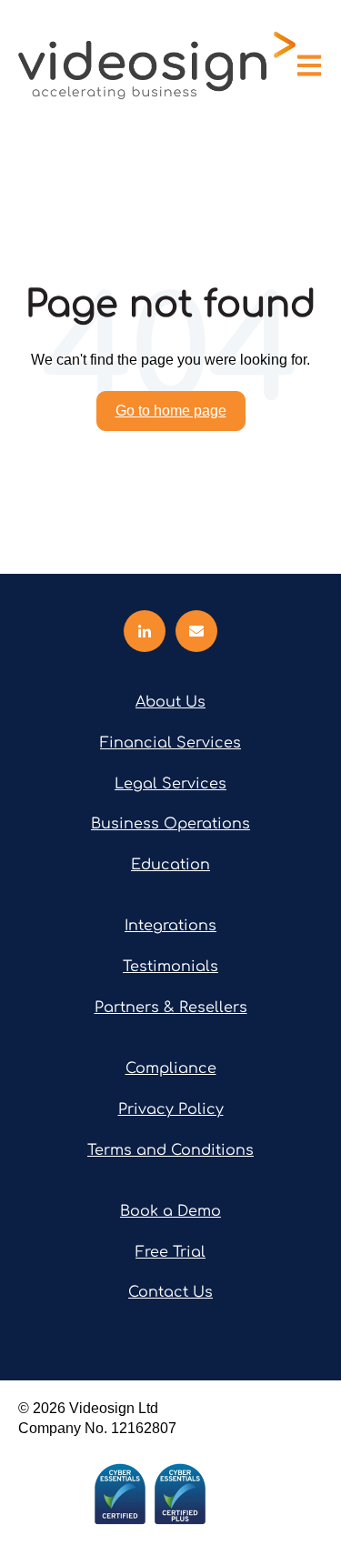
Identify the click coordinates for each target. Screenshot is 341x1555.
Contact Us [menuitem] (170, 1292)
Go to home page (170, 410)
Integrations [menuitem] (170, 926)
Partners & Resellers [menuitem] (171, 1007)
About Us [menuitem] (170, 702)
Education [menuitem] (170, 865)
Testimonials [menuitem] (170, 966)
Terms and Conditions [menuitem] (170, 1150)
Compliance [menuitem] (170, 1068)
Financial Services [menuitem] (170, 743)
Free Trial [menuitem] (170, 1252)
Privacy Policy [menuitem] (171, 1109)
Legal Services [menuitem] (170, 784)
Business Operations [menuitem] (170, 824)
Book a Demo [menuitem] (170, 1211)
